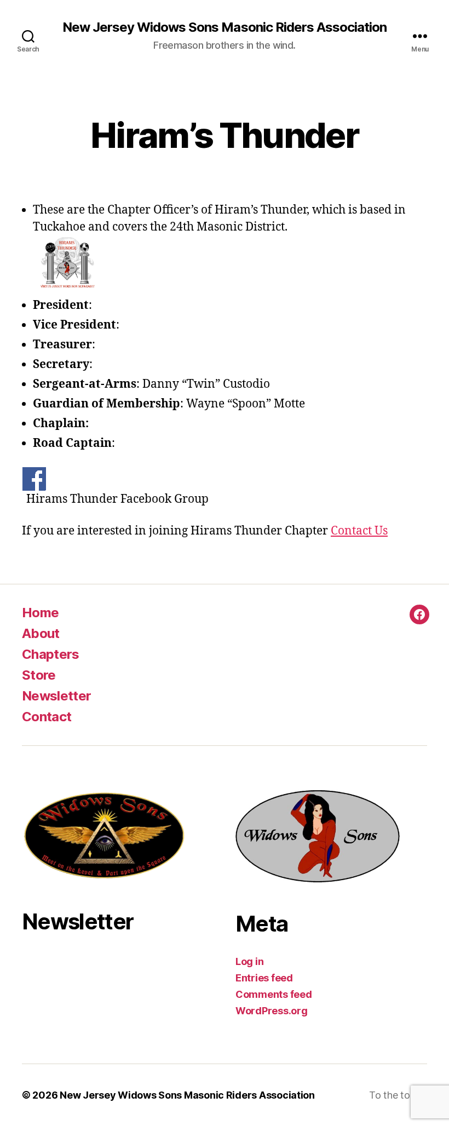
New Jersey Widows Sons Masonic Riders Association (224, 27)
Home (40, 613)
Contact (46, 717)
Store (39, 675)
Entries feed (264, 978)
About (41, 633)
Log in (249, 961)
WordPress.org (271, 1010)
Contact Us (359, 531)
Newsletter (56, 696)
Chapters (50, 654)
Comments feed (273, 994)
